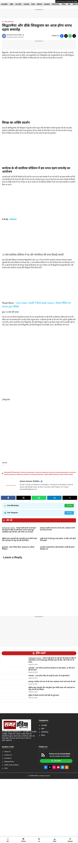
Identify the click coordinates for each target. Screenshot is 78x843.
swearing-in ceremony (34, 472)
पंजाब (33, 4)
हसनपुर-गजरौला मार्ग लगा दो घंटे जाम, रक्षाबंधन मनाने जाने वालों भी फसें (57, 529)
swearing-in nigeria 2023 (44, 474)
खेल (69, 4)
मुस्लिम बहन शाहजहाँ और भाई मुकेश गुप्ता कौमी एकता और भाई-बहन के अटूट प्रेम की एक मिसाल (19, 540)
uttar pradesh (9, 22)
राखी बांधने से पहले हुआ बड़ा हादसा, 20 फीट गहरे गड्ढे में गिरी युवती (58, 540)
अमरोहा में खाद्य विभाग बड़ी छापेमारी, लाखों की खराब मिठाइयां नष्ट (57, 548)
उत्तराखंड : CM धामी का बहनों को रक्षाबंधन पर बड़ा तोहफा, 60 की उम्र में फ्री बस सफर (51, 669)
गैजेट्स (64, 4)
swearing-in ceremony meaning (51, 472)
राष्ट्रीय (11, 4)
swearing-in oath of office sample (62, 474)
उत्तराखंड (26, 4)
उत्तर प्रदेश (18, 4)
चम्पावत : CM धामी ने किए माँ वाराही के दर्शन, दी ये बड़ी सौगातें (48, 676)
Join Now (69, 506)
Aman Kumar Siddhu (15, 35)
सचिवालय (13, 219)
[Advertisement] (39, 76)
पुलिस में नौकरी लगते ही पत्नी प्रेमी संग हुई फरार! (43, 695)
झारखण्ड (47, 4)
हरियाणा (39, 4)
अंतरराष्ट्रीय (4, 4)
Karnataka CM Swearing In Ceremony (15, 472)
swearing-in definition (16, 474)
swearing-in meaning (29, 474)
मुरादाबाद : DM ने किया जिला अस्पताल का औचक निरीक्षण (18, 548)
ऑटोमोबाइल (55, 4)
